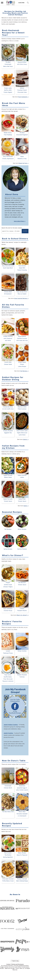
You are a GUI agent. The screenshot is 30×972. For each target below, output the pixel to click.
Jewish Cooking (8, 733)
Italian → (26, 505)
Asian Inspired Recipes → (21, 298)
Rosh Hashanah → (23, 97)
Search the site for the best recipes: (12, 228)
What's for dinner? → (22, 615)
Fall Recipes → (24, 371)
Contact (8, 964)
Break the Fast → (23, 163)
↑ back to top (15, 960)
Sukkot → (26, 439)
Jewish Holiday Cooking (11, 724)
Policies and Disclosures (17, 964)
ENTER (25, 231)
